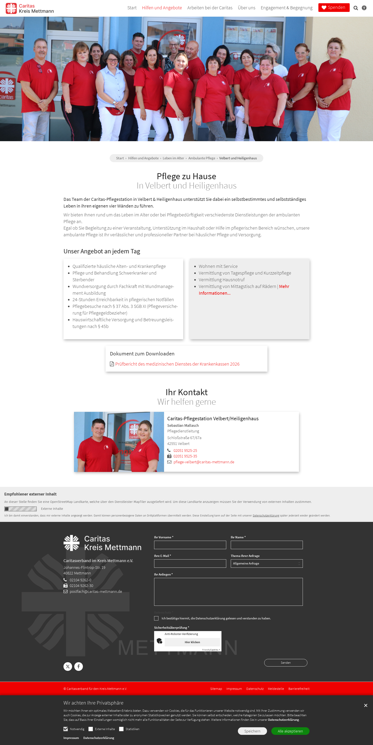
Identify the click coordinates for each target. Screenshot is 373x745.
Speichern (252, 731)
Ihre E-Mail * (162, 556)
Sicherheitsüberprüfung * (171, 627)
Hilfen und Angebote (143, 158)
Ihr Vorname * (164, 537)
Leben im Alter (173, 158)
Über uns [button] (246, 8)
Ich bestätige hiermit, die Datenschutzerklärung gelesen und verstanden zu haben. (216, 618)
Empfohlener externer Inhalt (30, 494)
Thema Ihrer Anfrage (245, 556)
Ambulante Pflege (201, 158)
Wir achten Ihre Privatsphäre (93, 703)
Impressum (71, 738)
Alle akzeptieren (290, 731)
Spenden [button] (336, 7)
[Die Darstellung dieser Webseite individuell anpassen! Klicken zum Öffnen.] (363, 8)
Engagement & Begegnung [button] (287, 8)
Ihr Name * (238, 537)
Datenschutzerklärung (283, 720)
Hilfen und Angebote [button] (162, 8)
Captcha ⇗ (211, 649)
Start (132, 8)
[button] (354, 8)
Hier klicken (192, 642)
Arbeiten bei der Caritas (209, 8)
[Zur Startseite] (29, 11)
